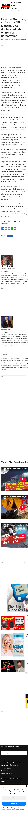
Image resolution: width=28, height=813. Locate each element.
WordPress (21, 762)
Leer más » (10, 346)
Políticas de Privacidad (7, 773)
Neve (5, 762)
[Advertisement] (14, 430)
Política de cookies (6, 776)
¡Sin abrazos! (4, 352)
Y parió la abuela (5, 329)
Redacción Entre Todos (9, 39)
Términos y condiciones (7, 770)
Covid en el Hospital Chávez (8, 268)
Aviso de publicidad (6, 768)
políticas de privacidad (8, 809)
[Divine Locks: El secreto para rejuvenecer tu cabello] (12, 645)
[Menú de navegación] (25, 6)
